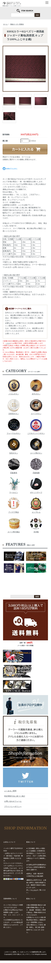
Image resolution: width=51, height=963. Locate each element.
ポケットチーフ (36, 492)
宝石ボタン (13, 453)
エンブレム (36, 512)
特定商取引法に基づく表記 (14, 796)
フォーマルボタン (14, 433)
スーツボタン (36, 414)
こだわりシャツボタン (36, 433)
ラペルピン (13, 492)
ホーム (5, 24)
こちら (8, 343)
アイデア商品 (13, 512)
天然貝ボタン (13, 414)
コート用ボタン (36, 453)
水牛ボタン (36, 394)
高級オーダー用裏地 (17, 24)
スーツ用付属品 (14, 532)
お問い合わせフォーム (13, 801)
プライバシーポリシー (13, 806)
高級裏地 (13, 473)
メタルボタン (13, 394)
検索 (37, 15)
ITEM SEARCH (27, 11)
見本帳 (36, 532)
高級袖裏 (36, 473)
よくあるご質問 (10, 791)
